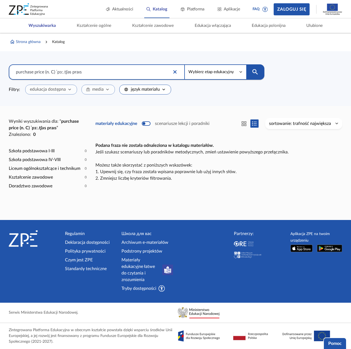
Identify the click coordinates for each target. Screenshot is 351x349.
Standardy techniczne (86, 269)
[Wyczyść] (175, 72)
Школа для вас (136, 233)
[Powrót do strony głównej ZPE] (28, 9)
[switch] (152, 123)
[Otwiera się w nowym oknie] (301, 248)
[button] (265, 9)
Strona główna (28, 42)
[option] (48, 151)
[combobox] (51, 90)
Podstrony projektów (141, 251)
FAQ (256, 9)
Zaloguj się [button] (291, 9)
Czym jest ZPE (79, 260)
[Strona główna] (35, 238)
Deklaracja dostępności (87, 242)
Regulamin (75, 233)
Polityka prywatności (85, 251)
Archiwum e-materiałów (144, 242)
